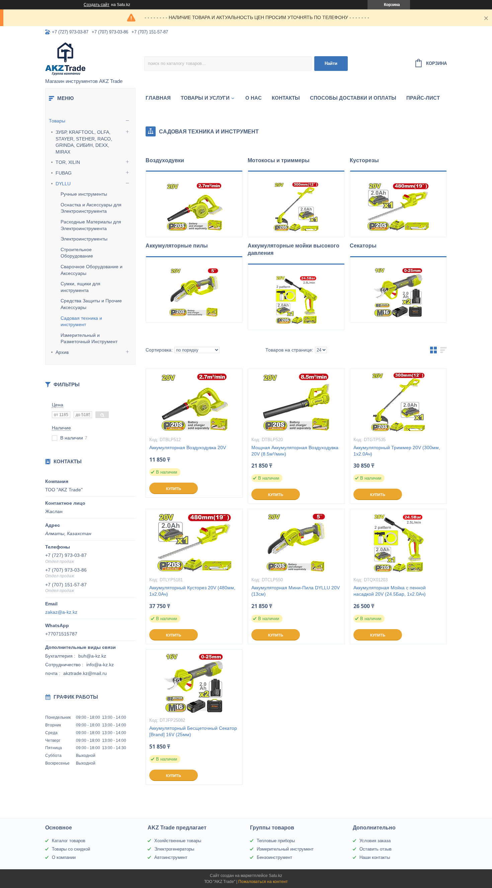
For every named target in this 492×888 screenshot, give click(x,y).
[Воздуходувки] (194, 207)
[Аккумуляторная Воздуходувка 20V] (194, 402)
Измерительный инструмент (285, 849)
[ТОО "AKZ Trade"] (94, 59)
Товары (57, 120)
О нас (253, 97)
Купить (173, 489)
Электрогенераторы (174, 849)
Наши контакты (374, 857)
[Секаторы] (398, 292)
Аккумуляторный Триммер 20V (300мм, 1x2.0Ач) (396, 451)
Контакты (286, 97)
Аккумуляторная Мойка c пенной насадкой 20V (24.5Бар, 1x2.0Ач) (389, 591)
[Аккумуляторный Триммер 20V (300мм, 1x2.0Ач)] (398, 402)
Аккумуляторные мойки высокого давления (293, 249)
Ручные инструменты (84, 194)
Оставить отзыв (375, 849)
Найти (331, 63)
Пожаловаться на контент (263, 881)
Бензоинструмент (274, 857)
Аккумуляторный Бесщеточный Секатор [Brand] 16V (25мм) (193, 731)
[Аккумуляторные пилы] (194, 292)
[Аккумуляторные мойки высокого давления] (296, 300)
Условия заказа (375, 840)
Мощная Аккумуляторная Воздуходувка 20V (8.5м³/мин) (294, 451)
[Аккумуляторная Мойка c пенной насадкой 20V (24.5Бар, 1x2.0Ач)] (398, 542)
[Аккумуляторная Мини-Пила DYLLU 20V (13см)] (296, 542)
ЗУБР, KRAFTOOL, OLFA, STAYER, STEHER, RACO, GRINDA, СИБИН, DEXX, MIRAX (84, 142)
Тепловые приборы (276, 840)
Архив (62, 352)
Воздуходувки (165, 160)
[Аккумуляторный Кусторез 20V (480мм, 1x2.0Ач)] (194, 542)
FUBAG (64, 173)
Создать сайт (96, 4)
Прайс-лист (423, 97)
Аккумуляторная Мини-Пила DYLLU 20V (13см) (295, 591)
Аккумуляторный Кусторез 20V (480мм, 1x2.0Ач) (192, 591)
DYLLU (63, 183)
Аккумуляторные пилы (177, 246)
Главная (158, 97)
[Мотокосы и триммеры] (296, 207)
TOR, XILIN (68, 162)
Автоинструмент (170, 857)
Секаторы (363, 246)
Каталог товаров (68, 840)
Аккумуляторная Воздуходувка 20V (187, 447)
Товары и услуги (205, 97)
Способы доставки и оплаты (353, 97)
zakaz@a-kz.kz (61, 612)
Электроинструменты (84, 238)
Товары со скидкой (71, 849)
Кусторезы (364, 160)
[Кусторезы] (398, 207)
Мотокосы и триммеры (279, 160)
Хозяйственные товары (177, 840)
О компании (64, 857)
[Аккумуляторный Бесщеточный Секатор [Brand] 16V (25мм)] (194, 683)
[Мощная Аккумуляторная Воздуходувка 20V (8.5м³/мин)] (296, 402)
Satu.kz (275, 875)
